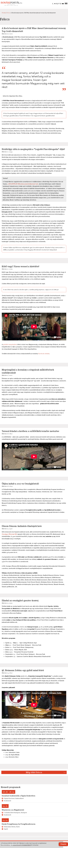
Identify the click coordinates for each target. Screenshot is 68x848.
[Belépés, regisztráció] (55, 3)
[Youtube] (63, 3)
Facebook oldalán (43, 354)
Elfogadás (63, 844)
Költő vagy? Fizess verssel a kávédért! (20, 266)
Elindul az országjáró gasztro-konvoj (20, 600)
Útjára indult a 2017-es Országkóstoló (20, 483)
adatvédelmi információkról (22, 845)
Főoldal (4, 13)
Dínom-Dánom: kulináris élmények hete (22, 526)
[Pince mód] (53, 3)
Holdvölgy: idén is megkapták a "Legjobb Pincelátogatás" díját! (33, 149)
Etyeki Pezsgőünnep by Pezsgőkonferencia (18, 824)
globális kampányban (10, 344)
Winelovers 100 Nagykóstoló (13, 810)
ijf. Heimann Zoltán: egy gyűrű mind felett (23, 670)
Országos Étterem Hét (9, 534)
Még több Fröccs (34, 772)
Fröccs (8, 13)
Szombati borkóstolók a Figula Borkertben (18, 796)
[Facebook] (59, 3)
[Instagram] (61, 3)
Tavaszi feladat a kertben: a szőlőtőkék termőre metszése (30, 431)
